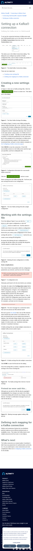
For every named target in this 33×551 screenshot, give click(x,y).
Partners (4, 514)
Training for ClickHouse (8, 484)
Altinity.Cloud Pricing (7, 486)
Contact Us (5, 520)
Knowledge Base (6, 497)
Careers (4, 518)
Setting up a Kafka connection (11, 18)
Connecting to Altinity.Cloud (18, 13)
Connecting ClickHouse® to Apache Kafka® (14, 15)
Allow (10, 546)
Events (4, 505)
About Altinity (5, 510)
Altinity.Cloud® (5, 13)
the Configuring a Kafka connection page (12, 144)
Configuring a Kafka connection (23, 448)
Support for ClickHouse (8, 482)
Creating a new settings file (11, 74)
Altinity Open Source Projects (9, 503)
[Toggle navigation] (29, 2)
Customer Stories (6, 516)
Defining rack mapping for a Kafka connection (16, 76)
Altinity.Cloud (5, 480)
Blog (3, 493)
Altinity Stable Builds (7, 499)
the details (13, 312)
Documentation (6, 495)
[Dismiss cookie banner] (29, 529)
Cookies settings (16, 542)
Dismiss (23, 546)
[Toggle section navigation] (30, 8)
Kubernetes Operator (7, 501)
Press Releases (6, 512)
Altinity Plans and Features (8, 488)
